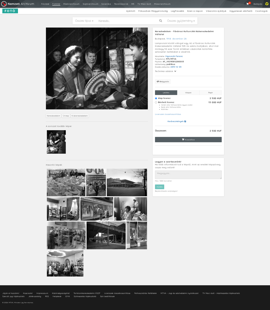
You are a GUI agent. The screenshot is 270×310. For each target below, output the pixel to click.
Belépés (258, 4)
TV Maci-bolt (144, 4)
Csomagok (261, 11)
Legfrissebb (177, 11)
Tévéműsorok (121, 4)
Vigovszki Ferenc (174, 56)
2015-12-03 (176, 67)
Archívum (21, 4)
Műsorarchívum (162, 4)
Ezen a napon (195, 11)
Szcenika (106, 4)
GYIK (67, 296)
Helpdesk (57, 296)
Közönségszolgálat (61, 293)
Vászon (188, 92)
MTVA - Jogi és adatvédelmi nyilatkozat (180, 293)
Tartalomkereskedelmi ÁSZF (87, 293)
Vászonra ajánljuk (216, 11)
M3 (132, 4)
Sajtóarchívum (90, 4)
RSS (47, 296)
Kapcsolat (27, 293)
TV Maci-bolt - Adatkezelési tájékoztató (221, 293)
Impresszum (42, 293)
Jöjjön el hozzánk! (10, 293)
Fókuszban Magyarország (153, 11)
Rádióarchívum (71, 4)
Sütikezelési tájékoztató (85, 296)
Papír (210, 92)
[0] (247, 4)
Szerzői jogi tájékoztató (13, 296)
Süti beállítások (107, 296)
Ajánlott (130, 11)
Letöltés (166, 92)
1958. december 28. (176, 38)
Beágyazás (164, 81)
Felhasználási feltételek (145, 293)
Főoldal (45, 4)
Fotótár (56, 4)
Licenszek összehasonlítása (168, 114)
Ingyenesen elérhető (241, 11)
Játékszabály (34, 296)
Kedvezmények (176, 121)
